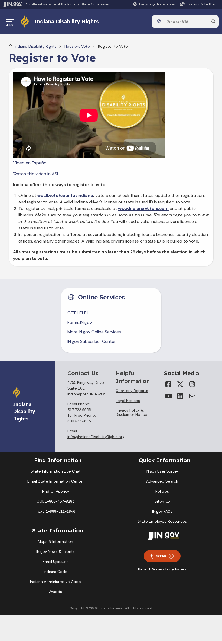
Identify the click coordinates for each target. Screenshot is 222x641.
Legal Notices (128, 400)
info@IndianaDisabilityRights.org (96, 437)
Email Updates (55, 561)
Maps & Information (55, 541)
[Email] (192, 396)
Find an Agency (55, 491)
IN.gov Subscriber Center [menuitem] (91, 341)
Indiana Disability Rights (66, 21)
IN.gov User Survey (162, 471)
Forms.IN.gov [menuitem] (79, 322)
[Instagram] (192, 384)
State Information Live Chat (56, 471)
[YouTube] (168, 396)
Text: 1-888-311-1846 (55, 511)
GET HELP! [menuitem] (77, 313)
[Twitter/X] (180, 384)
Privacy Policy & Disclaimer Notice (131, 412)
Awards (55, 591)
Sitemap (162, 501)
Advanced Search (162, 481)
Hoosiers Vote (77, 46)
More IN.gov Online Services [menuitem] (94, 332)
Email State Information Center (55, 481)
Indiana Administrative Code (55, 581)
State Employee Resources (162, 521)
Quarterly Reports (132, 390)
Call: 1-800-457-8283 (55, 501)
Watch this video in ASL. (36, 174)
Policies (162, 491)
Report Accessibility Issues (162, 569)
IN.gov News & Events (55, 551)
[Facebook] (168, 384)
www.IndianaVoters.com (143, 208)
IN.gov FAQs (162, 511)
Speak (161, 556)
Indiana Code (55, 571)
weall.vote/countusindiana (65, 195)
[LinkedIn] (180, 396)
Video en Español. (30, 163)
